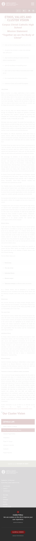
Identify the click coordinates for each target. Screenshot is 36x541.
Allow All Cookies (18, 532)
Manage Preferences (18, 535)
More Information (18, 522)
